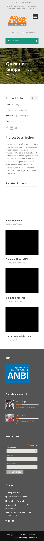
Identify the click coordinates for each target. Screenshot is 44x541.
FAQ (8, 6)
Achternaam (11, 463)
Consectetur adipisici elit (18, 336)
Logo (21, 121)
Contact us (33, 8)
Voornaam (10, 455)
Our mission (33, 6)
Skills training (21, 415)
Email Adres (21, 448)
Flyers (14, 262)
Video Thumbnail (14, 220)
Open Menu (35, 16)
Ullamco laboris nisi (16, 297)
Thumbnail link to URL (17, 259)
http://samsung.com (22, 115)
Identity (15, 224)
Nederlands (26, 2)
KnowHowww (33, 537)
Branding (14, 121)
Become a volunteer (17, 8)
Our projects (18, 6)
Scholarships (21, 401)
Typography (21, 262)
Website (21, 340)
